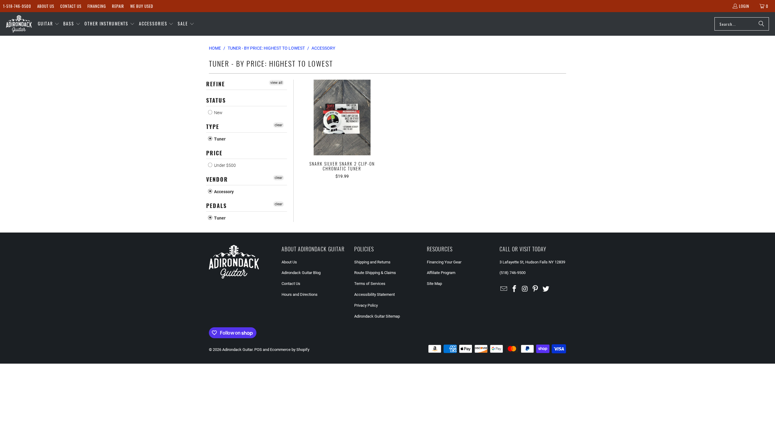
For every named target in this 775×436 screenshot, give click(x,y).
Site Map (434, 283)
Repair (118, 6)
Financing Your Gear (444, 262)
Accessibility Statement (374, 294)
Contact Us (70, 6)
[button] (48, 24)
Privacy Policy (366, 305)
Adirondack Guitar (237, 349)
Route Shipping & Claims (375, 272)
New (218, 112)
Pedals (216, 206)
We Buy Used (141, 6)
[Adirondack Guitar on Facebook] (514, 289)
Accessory (223, 191)
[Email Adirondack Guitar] (504, 289)
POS (258, 349)
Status (216, 100)
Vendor (217, 179)
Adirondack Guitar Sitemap (377, 316)
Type (212, 126)
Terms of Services (369, 283)
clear (278, 125)
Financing (96, 6)
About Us (45, 6)
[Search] (761, 24)
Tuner (219, 139)
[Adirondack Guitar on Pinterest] (535, 289)
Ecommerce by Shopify (289, 349)
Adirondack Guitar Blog (301, 272)
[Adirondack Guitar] (19, 24)
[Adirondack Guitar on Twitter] (546, 289)
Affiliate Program (441, 272)
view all (276, 83)
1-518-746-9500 (17, 6)
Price (214, 153)
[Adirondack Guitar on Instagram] (524, 289)
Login (744, 6)
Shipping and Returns (372, 262)
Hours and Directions (300, 294)
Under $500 (224, 165)
